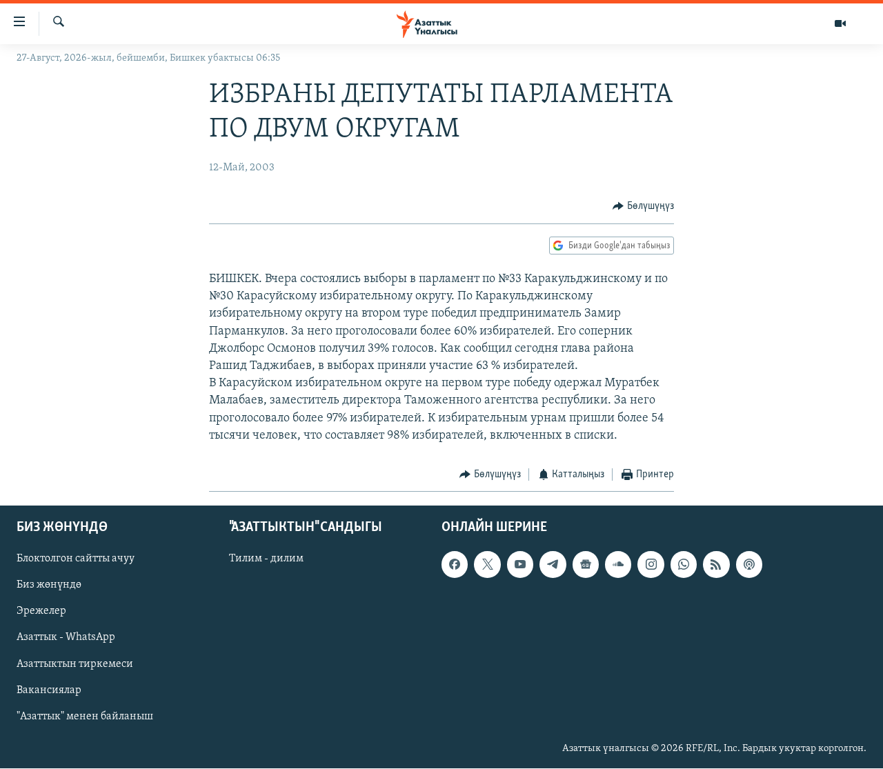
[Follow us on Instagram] (650, 565)
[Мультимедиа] (840, 23)
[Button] (643, 206)
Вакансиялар (49, 690)
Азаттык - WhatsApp (66, 637)
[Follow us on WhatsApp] (684, 565)
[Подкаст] (749, 565)
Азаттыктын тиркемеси (75, 664)
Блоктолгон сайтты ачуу (76, 559)
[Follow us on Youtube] (520, 565)
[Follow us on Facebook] (455, 565)
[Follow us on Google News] (586, 565)
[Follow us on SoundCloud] (618, 565)
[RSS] (716, 565)
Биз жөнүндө (49, 585)
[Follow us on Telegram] (552, 565)
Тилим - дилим (266, 559)
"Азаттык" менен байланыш (85, 716)
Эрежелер (41, 611)
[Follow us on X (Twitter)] (487, 565)
